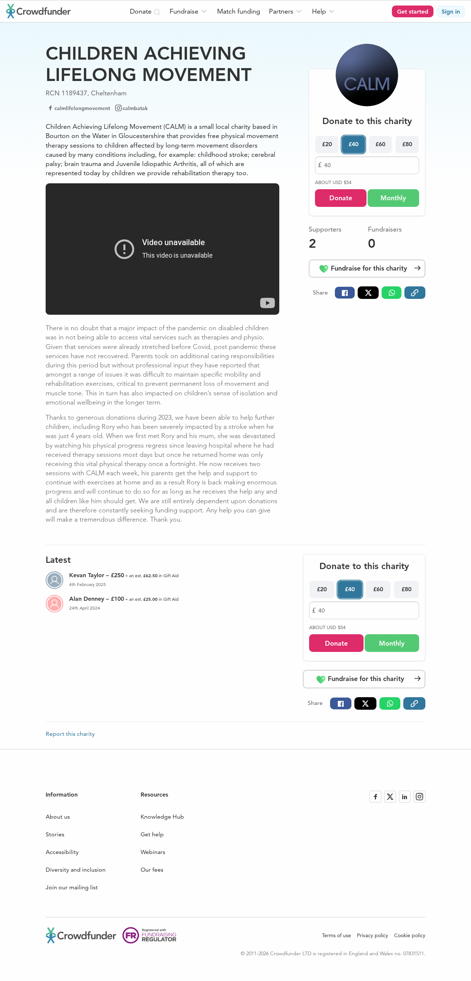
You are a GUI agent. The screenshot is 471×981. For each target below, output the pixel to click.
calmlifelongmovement (82, 108)
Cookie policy (409, 935)
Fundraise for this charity (368, 268)
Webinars (153, 851)
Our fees (152, 869)
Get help (152, 834)
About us (58, 816)
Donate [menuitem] (141, 11)
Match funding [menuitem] (238, 11)
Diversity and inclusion (76, 869)
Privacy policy (372, 935)
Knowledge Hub (162, 816)
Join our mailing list (72, 887)
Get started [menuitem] (412, 11)
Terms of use (336, 935)
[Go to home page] (38, 11)
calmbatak (135, 108)
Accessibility (62, 851)
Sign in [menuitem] (451, 11)
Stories (55, 834)
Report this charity (70, 734)
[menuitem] (189, 11)
